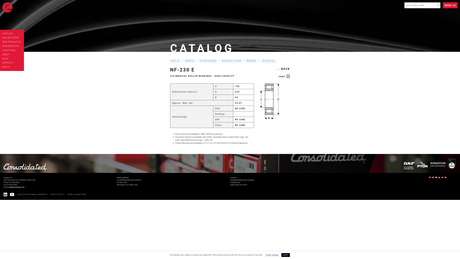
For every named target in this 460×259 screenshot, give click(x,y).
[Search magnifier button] (438, 5)
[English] (433, 178)
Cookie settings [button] (272, 255)
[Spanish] (445, 178)
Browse (251, 60)
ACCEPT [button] (285, 255)
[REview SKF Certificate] (409, 165)
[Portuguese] (442, 178)
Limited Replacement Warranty (32, 194)
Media (6, 67)
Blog (5, 58)
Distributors (10, 46)
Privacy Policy (57, 194)
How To (175, 60)
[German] (439, 178)
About (6, 54)
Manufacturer (231, 60)
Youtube (12, 194)
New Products (11, 42)
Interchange (208, 60)
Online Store (10, 37)
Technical (268, 60)
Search (189, 60)
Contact (7, 63)
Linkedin (5, 194)
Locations (8, 50)
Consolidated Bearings (7, 7)
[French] (436, 178)
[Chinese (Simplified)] (430, 178)
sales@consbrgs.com (16, 187)
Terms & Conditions (76, 194)
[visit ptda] (422, 164)
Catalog (7, 33)
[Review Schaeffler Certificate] (437, 164)
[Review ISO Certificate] (451, 164)
